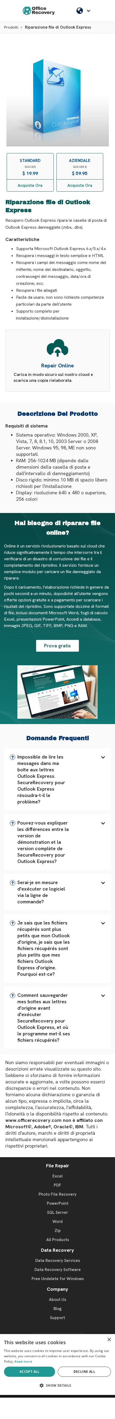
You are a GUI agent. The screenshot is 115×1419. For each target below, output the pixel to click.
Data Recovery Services (57, 1260)
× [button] (109, 1340)
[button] (57, 779)
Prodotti (11, 27)
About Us (57, 1299)
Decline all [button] (84, 1371)
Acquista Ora (30, 185)
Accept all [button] (30, 1371)
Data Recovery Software (57, 1269)
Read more (23, 1361)
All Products (57, 1239)
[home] (39, 10)
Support (57, 1317)
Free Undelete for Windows (58, 1278)
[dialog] (57, 1364)
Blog (57, 1308)
